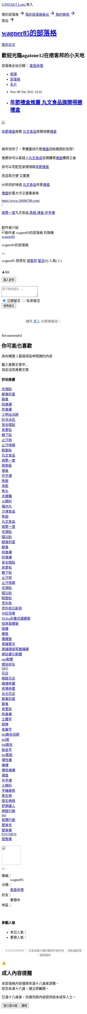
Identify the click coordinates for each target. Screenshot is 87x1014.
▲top (5, 271)
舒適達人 (8, 806)
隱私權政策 (75, 950)
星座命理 (36, 66)
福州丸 (7, 506)
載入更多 (8, 279)
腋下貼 (7, 435)
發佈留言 (8, 305)
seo (4, 815)
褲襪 (5, 765)
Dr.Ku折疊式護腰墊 (16, 618)
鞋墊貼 (7, 450)
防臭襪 (7, 409)
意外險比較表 (12, 608)
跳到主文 (8, 45)
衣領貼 (7, 389)
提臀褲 (7, 839)
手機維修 (8, 790)
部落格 (15, 79)
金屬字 (7, 729)
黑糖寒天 (8, 644)
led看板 (7, 755)
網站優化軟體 (12, 654)
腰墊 (5, 634)
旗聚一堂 (8, 213)
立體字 (7, 719)
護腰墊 (7, 639)
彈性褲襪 (8, 770)
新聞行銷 (8, 820)
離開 (24, 1005)
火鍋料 (7, 501)
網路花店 (8, 678)
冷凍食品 (8, 511)
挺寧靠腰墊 (10, 623)
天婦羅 (7, 496)
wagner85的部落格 (29, 33)
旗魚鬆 (7, 465)
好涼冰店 (8, 419)
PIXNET (19, 950)
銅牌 (5, 724)
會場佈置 (8, 688)
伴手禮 (50, 213)
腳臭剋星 (8, 394)
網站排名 (8, 664)
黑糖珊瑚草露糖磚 (15, 649)
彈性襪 (7, 760)
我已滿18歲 (10, 1005)
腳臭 (5, 399)
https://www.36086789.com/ (21, 200)
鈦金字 (7, 750)
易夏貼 (7, 430)
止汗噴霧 (8, 445)
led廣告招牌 (10, 734)
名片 (13, 84)
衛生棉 (7, 796)
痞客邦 (32, 261)
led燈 (5, 739)
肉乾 (5, 486)
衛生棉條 (8, 801)
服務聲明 (45, 955)
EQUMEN (9, 834)
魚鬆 (33, 213)
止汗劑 (7, 440)
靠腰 (5, 629)
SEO (5, 668)
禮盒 (53, 131)
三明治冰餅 (10, 414)
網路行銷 (8, 811)
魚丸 (5, 491)
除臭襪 (7, 404)
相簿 (13, 74)
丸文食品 (29, 131)
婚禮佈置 (8, 683)
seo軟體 (7, 659)
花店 (5, 673)
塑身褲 (7, 830)
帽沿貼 (7, 537)
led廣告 (7, 745)
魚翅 (5, 516)
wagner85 (8, 237)
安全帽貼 (8, 425)
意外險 (7, 603)
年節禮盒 (8, 131)
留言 (41, 261)
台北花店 (8, 694)
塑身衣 (7, 825)
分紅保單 (8, 613)
